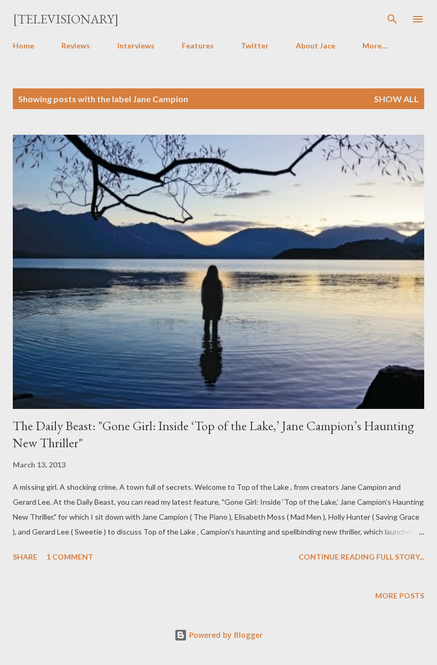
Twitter (255, 45)
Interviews (136, 45)
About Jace (315, 45)
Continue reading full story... (361, 556)
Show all (396, 99)
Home (23, 45)
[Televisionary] (66, 19)
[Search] (392, 19)
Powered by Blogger (225, 635)
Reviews (75, 45)
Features (198, 45)
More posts (399, 595)
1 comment (69, 556)
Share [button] (25, 556)
